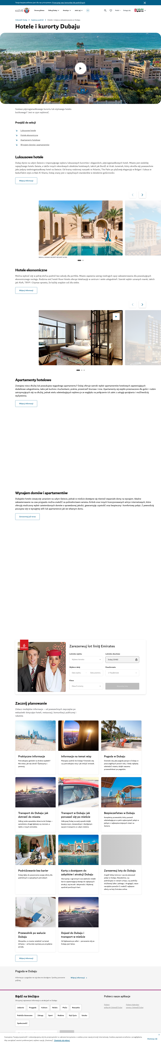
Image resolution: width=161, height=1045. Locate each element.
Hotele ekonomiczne (29, 135)
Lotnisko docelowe (112, 653)
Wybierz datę (74, 667)
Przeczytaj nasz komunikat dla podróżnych (68, 2)
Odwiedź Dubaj (21, 20)
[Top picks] (111, 10)
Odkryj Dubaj (52, 10)
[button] (152, 1039)
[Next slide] (132, 194)
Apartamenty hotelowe (30, 140)
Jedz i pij (77, 10)
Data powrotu (95, 672)
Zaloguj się (126, 10)
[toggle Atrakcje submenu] (70, 10)
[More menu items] (88, 10)
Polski (117, 10)
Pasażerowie (110, 667)
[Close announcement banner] (145, 2)
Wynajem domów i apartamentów (34, 145)
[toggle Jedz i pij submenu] (82, 10)
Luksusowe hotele (28, 130)
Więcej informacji (26, 958)
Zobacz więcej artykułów (30, 623)
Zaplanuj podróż (37, 20)
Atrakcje (66, 10)
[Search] (105, 10)
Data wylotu (76, 672)
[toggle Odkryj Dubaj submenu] (58, 10)
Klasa (71, 680)
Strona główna (39, 10)
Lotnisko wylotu (75, 653)
